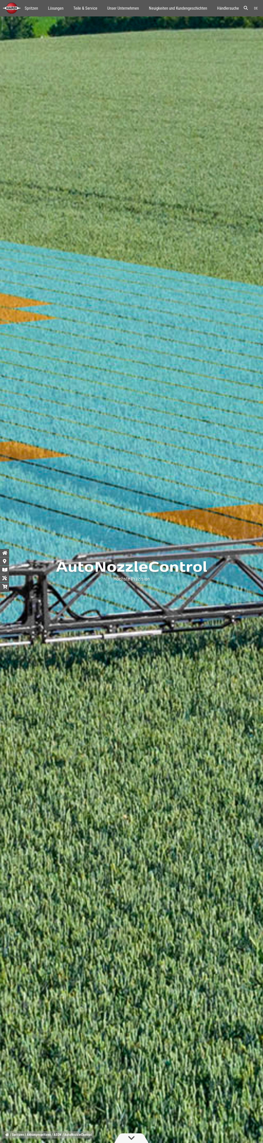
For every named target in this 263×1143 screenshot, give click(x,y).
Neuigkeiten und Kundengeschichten (178, 8)
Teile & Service (85, 8)
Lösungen (55, 8)
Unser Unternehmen (123, 8)
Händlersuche (228, 8)
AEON (57, 1135)
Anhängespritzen (39, 1135)
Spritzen (31, 8)
